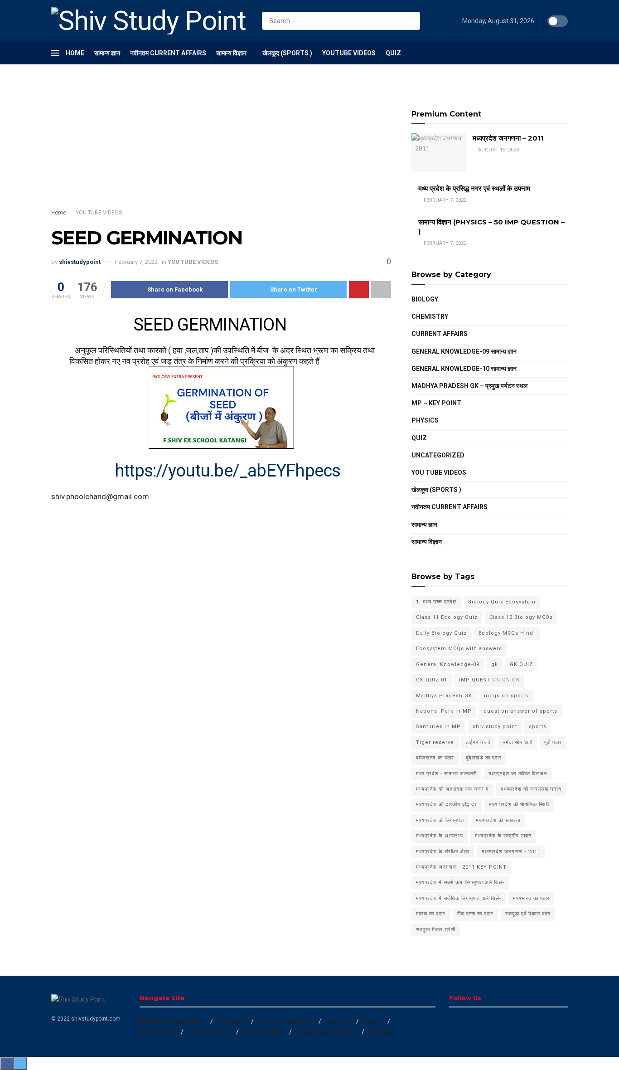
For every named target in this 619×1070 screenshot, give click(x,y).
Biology (424, 299)
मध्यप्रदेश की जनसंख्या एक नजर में (452, 789)
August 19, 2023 (498, 150)
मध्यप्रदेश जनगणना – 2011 (508, 138)
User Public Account (325, 1032)
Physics (425, 420)
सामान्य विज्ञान (231, 53)
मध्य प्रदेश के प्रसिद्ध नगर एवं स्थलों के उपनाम (474, 188)
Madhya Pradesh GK (444, 696)
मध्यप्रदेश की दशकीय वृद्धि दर (446, 804)
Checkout (230, 1021)
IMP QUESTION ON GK (489, 680)
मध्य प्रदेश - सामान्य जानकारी (446, 774)
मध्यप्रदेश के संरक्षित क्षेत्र (443, 852)
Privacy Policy (208, 1032)
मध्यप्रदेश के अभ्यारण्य (439, 836)
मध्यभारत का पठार (531, 898)
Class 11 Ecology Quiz (447, 617)
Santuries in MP (438, 727)
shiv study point (495, 727)
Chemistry (429, 316)
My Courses (157, 1032)
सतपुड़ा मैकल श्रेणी (435, 930)
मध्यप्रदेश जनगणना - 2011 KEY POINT (461, 867)
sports (537, 727)
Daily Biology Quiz (441, 633)
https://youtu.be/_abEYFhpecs (228, 471)
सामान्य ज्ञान (107, 53)
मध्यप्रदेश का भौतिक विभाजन (517, 774)
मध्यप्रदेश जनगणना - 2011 (511, 852)
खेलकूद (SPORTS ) (287, 53)
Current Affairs (439, 333)
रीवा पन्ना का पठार (475, 914)
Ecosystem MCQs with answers (459, 649)
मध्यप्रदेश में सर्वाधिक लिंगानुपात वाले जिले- (458, 898)
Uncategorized (437, 455)
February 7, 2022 (136, 261)
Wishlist (379, 1032)
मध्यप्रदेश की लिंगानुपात (440, 820)
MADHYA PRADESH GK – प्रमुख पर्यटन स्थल (469, 385)
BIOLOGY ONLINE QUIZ (171, 1021)
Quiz (393, 53)
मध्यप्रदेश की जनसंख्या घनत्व (531, 789)
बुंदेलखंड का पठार (484, 758)
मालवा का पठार (430, 914)
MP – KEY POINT (436, 403)
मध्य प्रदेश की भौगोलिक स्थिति (519, 804)
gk (494, 664)
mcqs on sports (506, 696)
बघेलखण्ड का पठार (435, 758)
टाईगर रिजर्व (478, 742)
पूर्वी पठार (553, 742)
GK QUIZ (521, 664)
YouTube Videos (349, 53)
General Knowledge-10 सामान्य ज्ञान (464, 368)
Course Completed (284, 1021)
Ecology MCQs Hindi (507, 633)
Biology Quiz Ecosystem (502, 602)
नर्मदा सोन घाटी (517, 742)
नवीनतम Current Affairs (168, 53)
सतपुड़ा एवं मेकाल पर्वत (528, 914)
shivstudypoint (80, 261)
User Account (262, 1032)
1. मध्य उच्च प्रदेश (436, 602)
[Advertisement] (221, 145)
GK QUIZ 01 (431, 680)
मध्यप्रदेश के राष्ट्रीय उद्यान (503, 836)
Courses (337, 1021)
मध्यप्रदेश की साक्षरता (498, 820)
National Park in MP (444, 711)
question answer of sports (520, 711)
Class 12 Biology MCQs (521, 617)
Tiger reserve (435, 742)
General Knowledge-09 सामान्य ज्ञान (464, 351)
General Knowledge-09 (447, 664)
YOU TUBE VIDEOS (99, 212)
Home (75, 53)
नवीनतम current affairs (449, 507)
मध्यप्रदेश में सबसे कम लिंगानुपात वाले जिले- (460, 882)
